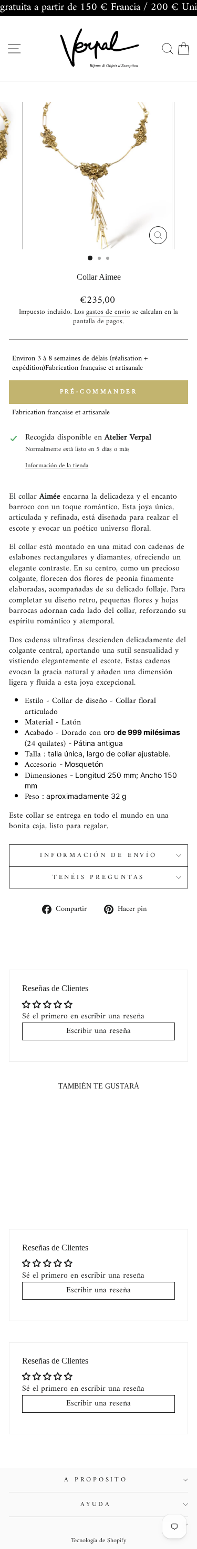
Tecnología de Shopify (99, 1540)
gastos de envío (108, 312)
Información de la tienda (56, 466)
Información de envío (98, 855)
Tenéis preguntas (98, 877)
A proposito (95, 1480)
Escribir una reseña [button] (98, 1031)
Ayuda (95, 1504)
